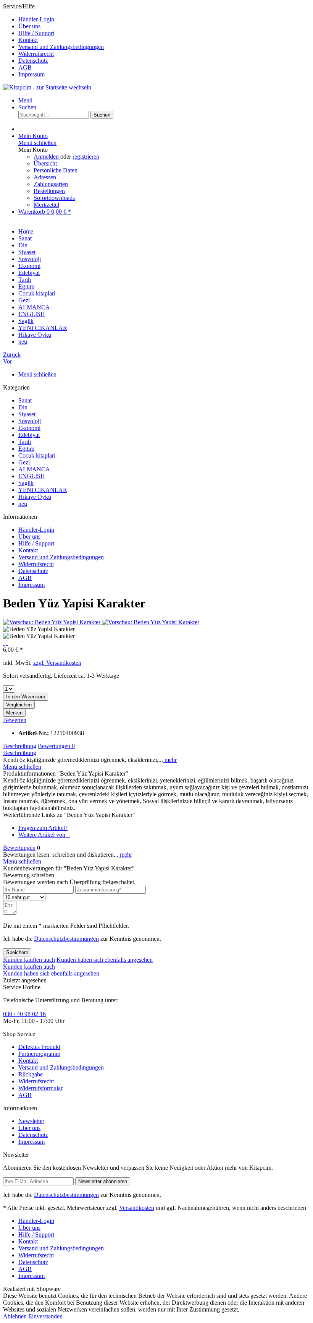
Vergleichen (19, 705)
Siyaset (26, 414)
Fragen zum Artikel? (43, 828)
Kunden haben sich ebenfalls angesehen (104, 959)
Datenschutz (33, 60)
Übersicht (45, 163)
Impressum (31, 74)
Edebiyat (29, 435)
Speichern (17, 952)
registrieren (86, 156)
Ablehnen (15, 1316)
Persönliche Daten (55, 170)
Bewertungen (56, 746)
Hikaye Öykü (34, 496)
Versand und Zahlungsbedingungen (61, 47)
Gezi (24, 462)
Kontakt (28, 40)
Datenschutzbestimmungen (66, 938)
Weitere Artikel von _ (44, 834)
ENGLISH (31, 476)
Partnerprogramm (39, 1053)
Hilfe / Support (36, 33)
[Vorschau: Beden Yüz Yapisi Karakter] (52, 622)
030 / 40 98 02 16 (24, 1014)
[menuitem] (164, 19)
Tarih (24, 441)
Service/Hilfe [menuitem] (53, 40)
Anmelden (47, 156)
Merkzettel (46, 204)
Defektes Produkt (39, 1047)
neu (22, 503)
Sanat (25, 400)
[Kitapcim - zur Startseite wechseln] (47, 87)
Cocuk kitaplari (36, 455)
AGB (25, 67)
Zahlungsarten (51, 184)
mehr (170, 759)
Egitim (26, 448)
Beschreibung (19, 746)
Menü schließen (37, 143)
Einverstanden (45, 1316)
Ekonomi (29, 428)
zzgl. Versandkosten (57, 662)
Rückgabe (30, 1074)
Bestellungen (49, 191)
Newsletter (31, 1121)
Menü (25, 100)
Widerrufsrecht (36, 53)
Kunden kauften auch (29, 959)
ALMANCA (34, 469)
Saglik (26, 483)
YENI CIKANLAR (42, 490)
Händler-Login (36, 19)
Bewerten (14, 720)
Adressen (45, 177)
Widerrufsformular (40, 1088)
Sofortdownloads (54, 198)
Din (22, 407)
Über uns (29, 26)
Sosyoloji (29, 421)
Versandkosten (136, 1207)
